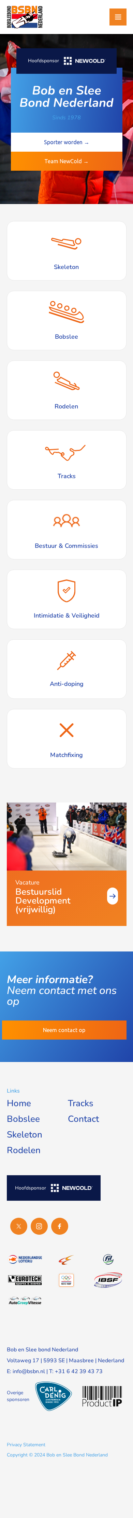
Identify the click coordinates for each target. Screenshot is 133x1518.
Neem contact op (64, 1030)
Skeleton (24, 1135)
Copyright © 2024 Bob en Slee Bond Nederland (57, 1455)
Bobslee (23, 1119)
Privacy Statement (26, 1444)
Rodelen (24, 1150)
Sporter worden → (66, 142)
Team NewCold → (66, 161)
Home (19, 1103)
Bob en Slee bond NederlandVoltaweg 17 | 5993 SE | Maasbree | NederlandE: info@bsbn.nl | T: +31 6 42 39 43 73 (65, 1360)
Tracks (80, 1103)
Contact (83, 1119)
